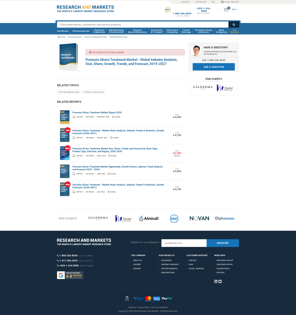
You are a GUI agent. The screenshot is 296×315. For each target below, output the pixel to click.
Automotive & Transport (157, 31)
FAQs (191, 264)
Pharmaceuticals (81, 31)
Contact (193, 260)
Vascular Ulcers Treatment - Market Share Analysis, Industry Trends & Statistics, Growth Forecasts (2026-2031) (118, 186)
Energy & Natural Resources (137, 31)
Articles (221, 273)
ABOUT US (185, 2)
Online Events (223, 269)
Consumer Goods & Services (203, 31)
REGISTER (223, 243)
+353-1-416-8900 (204, 10)
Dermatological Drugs (69, 92)
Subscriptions (168, 273)
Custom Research (169, 269)
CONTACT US (200, 2)
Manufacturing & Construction (116, 31)
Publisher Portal (225, 264)
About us (137, 260)
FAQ (213, 2)
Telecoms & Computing (172, 31)
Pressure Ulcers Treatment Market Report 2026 (97, 112)
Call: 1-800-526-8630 (213, 60)
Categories (166, 260)
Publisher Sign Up (225, 260)
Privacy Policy (143, 307)
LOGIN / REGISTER (231, 2)
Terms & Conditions (159, 307)
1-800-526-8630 (182, 13)
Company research (170, 264)
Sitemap (132, 307)
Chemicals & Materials (99, 31)
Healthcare (62, 31)
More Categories (221, 31)
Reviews (137, 269)
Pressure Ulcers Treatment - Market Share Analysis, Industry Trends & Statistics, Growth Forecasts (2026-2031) (118, 132)
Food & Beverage (186, 31)
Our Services (234, 31)
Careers (137, 264)
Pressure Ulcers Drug (93, 92)
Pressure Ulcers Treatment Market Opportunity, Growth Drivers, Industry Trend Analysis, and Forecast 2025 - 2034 (117, 168)
